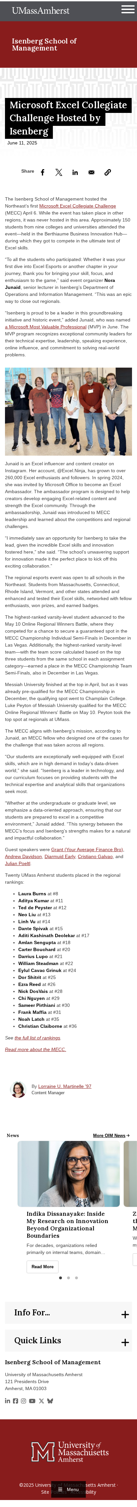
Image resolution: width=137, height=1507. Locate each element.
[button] (107, 172)
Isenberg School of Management (44, 44)
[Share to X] (59, 172)
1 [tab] (60, 1278)
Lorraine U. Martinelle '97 (64, 1086)
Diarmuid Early (60, 856)
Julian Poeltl (17, 863)
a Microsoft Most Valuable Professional (45, 326)
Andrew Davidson (23, 856)
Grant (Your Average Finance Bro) (87, 849)
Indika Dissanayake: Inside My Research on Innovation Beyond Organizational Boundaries (67, 1224)
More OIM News (111, 1135)
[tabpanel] (68, 1207)
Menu (73, 1489)
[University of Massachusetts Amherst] (68, 1451)
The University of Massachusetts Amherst (40, 11)
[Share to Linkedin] (75, 172)
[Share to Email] (91, 172)
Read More (45, 1267)
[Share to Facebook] (42, 172)
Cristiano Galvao (95, 856)
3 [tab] (76, 1278)
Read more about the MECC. (35, 1049)
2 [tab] (68, 1278)
